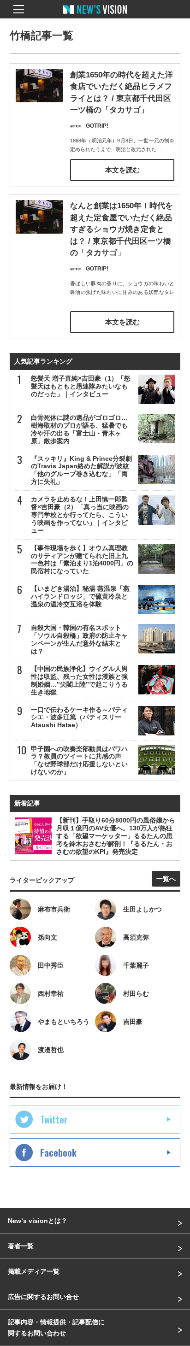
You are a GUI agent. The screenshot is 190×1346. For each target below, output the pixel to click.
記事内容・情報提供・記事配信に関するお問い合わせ (56, 1327)
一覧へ (166, 878)
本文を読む (122, 170)
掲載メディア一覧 (33, 1271)
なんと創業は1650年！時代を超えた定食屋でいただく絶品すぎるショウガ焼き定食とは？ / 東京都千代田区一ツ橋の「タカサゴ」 (121, 229)
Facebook (58, 1152)
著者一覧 (21, 1246)
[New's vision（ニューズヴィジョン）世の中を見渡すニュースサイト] (95, 16)
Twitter (54, 1119)
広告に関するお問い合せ (43, 1296)
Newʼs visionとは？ (37, 1220)
